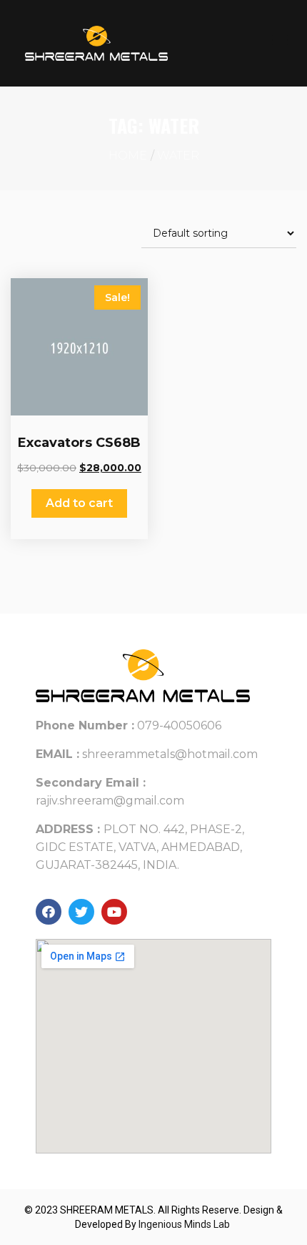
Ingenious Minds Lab (185, 1224)
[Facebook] (48, 912)
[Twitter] (81, 912)
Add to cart (79, 503)
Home (128, 155)
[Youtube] (114, 912)
